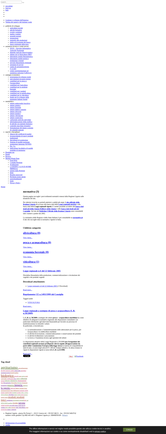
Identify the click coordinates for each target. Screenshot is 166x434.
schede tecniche (5, 405)
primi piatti (4, 397)
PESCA (22, 395)
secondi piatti (13, 405)
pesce (26, 395)
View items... (27, 238)
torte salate (8, 407)
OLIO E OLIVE (24, 392)
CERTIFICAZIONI (10, 379)
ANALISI (12, 370)
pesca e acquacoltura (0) (37, 242)
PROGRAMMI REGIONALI (18, 400)
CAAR (20, 376)
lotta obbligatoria (15, 390)
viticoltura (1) (31, 261)
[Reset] (23, 2)
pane (16, 395)
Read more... (27, 290)
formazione (4, 385)
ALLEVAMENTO (7, 370)
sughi (19, 405)
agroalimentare (23, 368)
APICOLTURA (23, 370)
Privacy (65, 415)
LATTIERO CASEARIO (20, 388)
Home (3, 187)
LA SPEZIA (5, 388)
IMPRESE (25, 385)
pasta (19, 395)
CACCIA (23, 376)
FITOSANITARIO (7, 383)
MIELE (10, 392)
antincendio (17, 370)
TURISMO (13, 407)
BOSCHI (16, 376)
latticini (13, 388)
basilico (16, 373)
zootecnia (4, 409)
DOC (15, 379)
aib (2, 370)
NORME (19, 392)
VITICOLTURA (34, 302)
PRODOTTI (12, 397)
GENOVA (10, 385)
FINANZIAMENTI (22, 381)
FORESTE (20, 383)
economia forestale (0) (36, 252)
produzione (10, 400)
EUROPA (3, 381)
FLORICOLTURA (14, 383)
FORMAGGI (24, 383)
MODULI (14, 392)
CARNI (26, 376)
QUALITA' (10, 403)
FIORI (2, 383)
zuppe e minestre (11, 409)
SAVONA (21, 403)
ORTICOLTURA (11, 395)
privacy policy (100, 431)
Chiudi (129, 430)
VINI (17, 407)
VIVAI (27, 407)
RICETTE (15, 403)
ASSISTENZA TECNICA (6, 373)
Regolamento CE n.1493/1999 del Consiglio (43, 294)
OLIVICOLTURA (4, 395)
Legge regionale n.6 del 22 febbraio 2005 (42, 271)
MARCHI (7, 392)
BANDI (12, 373)
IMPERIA (18, 385)
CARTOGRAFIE (4, 379)
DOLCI (19, 379)
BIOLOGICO (7, 375)
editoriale (24, 379)
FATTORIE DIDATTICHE (11, 381)
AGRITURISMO (10, 367)
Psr (25, 400)
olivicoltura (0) (31, 232)
